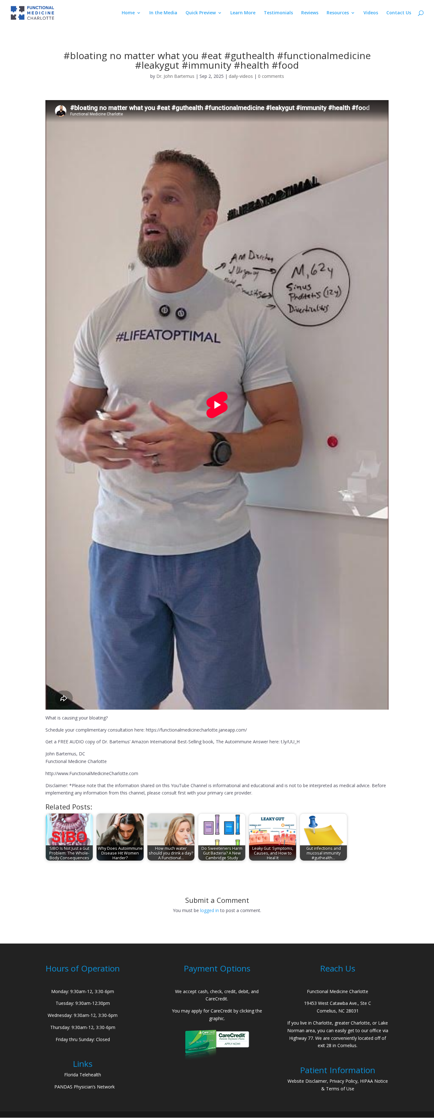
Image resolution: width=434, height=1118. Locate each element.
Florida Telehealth (82, 1075)
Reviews (309, 13)
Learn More (242, 13)
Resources (338, 13)
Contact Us (398, 13)
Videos (370, 13)
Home (128, 13)
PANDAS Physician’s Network (84, 1087)
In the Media (163, 13)
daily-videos (241, 76)
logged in (209, 910)
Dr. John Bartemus (175, 76)
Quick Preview (201, 13)
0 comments (271, 76)
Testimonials (278, 13)
